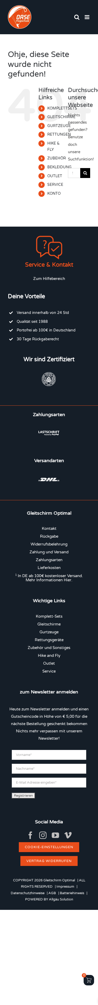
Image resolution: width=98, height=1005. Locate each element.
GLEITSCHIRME (61, 117)
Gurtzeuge (49, 632)
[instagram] (43, 835)
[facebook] (30, 835)
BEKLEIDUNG (59, 167)
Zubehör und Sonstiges (49, 647)
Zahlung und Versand (49, 552)
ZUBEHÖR (56, 158)
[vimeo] (68, 835)
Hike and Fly (49, 655)
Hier (67, 580)
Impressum (65, 887)
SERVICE (55, 184)
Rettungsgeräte (49, 640)
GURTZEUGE (59, 126)
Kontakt (49, 528)
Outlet (49, 663)
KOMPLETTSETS (62, 108)
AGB (52, 893)
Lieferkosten (49, 567)
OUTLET (54, 176)
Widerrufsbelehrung (49, 544)
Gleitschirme (49, 624)
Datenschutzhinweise (27, 893)
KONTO (54, 193)
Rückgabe (49, 536)
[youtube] (55, 835)
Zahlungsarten (49, 560)
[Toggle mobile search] (76, 17)
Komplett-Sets (49, 616)
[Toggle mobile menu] (87, 17)
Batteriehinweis (72, 893)
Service (49, 671)
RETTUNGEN (59, 134)
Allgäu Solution (61, 899)
